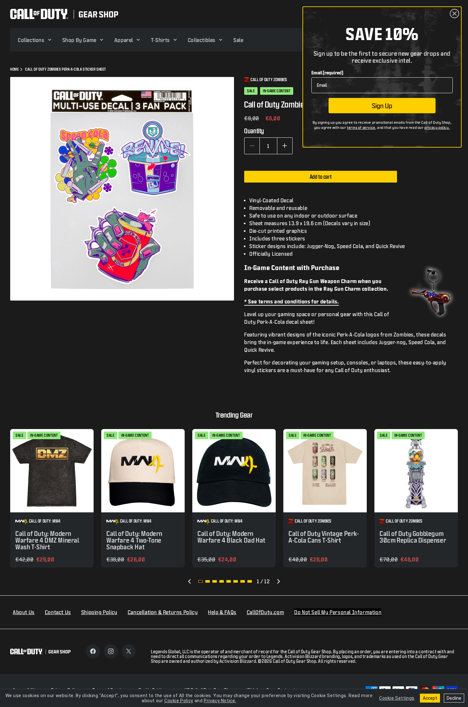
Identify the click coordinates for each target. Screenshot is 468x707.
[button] (35, 39)
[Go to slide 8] (249, 581)
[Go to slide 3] (214, 581)
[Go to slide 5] (228, 581)
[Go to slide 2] (207, 581)
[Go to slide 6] (235, 581)
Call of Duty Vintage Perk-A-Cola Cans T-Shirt (323, 537)
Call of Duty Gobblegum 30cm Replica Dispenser (412, 537)
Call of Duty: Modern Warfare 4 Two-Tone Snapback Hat (134, 540)
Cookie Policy (178, 700)
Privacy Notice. (220, 700)
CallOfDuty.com (265, 612)
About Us (24, 612)
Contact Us (58, 612)
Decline (454, 698)
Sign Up (382, 105)
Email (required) (327, 72)
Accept (430, 698)
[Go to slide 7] (242, 581)
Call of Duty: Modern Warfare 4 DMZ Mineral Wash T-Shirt (47, 540)
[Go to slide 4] (221, 581)
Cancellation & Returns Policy (163, 612)
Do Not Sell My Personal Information (337, 612)
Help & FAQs (222, 612)
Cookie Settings (397, 698)
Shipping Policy (99, 612)
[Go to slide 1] (200, 581)
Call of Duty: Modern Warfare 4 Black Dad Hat (231, 537)
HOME (14, 69)
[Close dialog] (454, 13)
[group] (52, 498)
